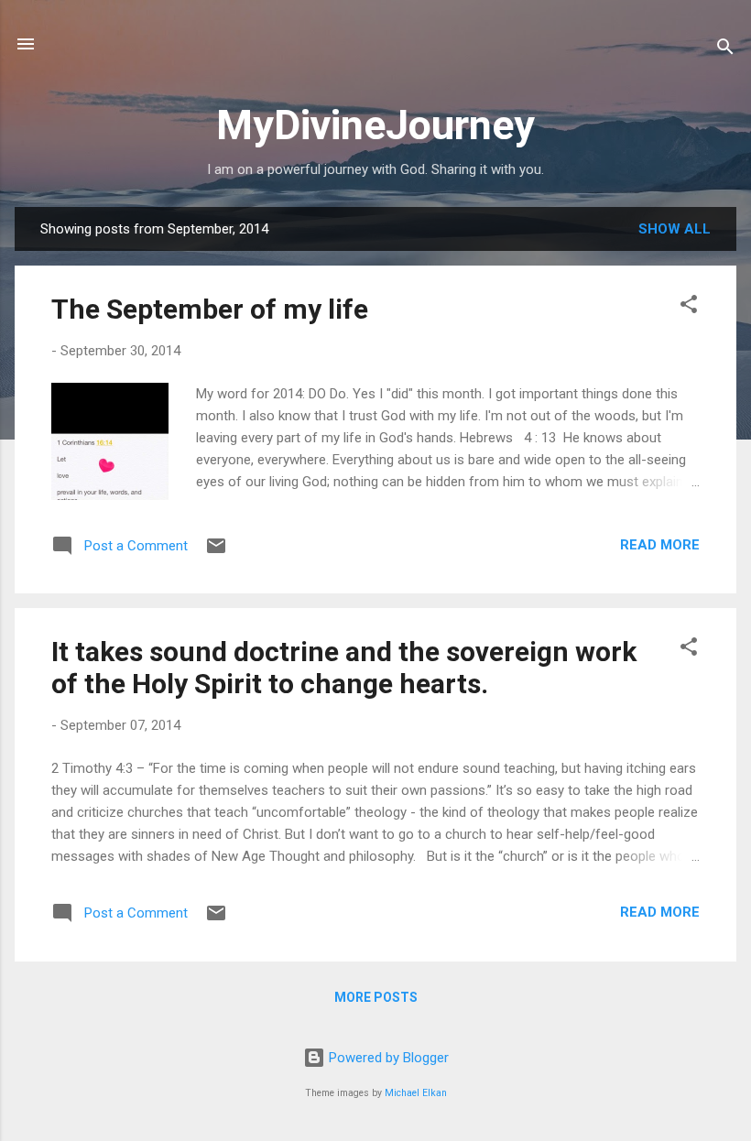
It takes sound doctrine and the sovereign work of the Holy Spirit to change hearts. (344, 668)
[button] (689, 307)
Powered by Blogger (387, 1057)
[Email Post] (216, 552)
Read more (660, 545)
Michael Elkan (416, 1093)
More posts (376, 997)
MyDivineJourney (375, 125)
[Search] (725, 50)
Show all (674, 229)
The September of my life (209, 309)
